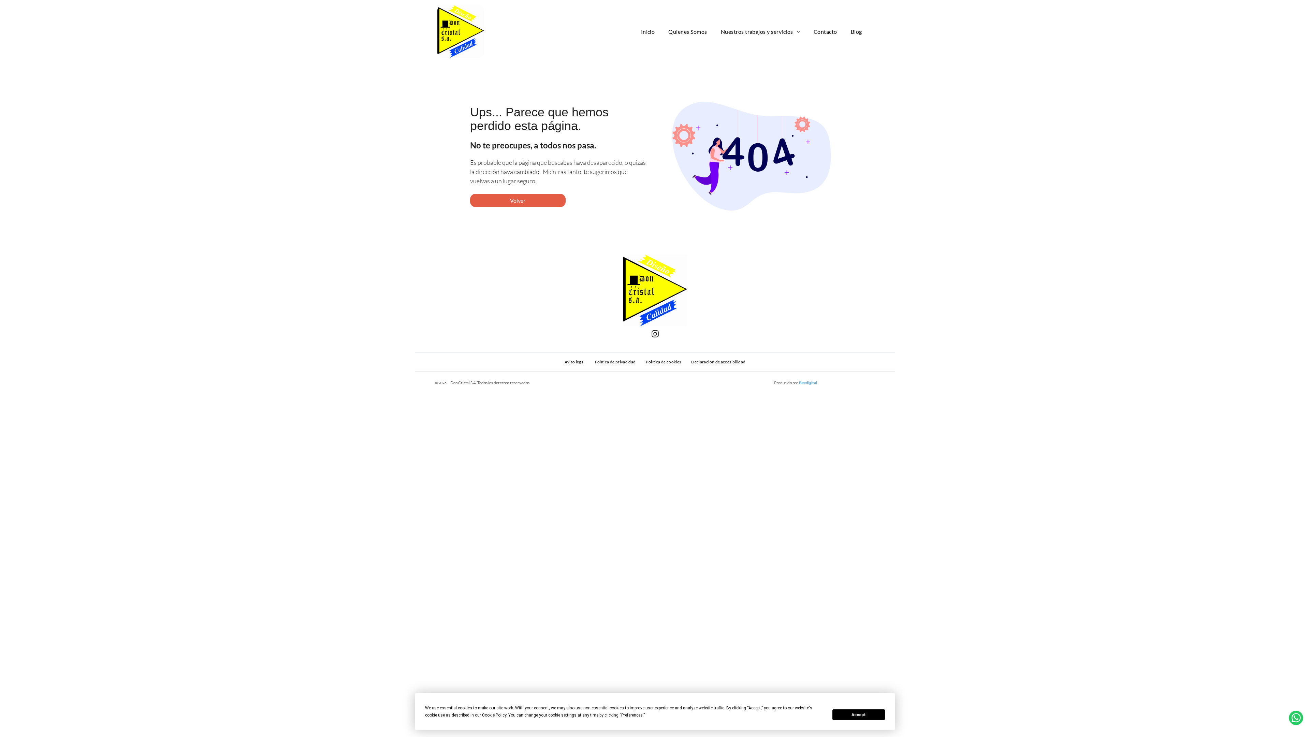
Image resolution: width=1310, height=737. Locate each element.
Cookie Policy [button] (494, 715)
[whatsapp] (1296, 719)
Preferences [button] (632, 715)
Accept (859, 714)
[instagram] (655, 334)
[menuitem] (648, 32)
